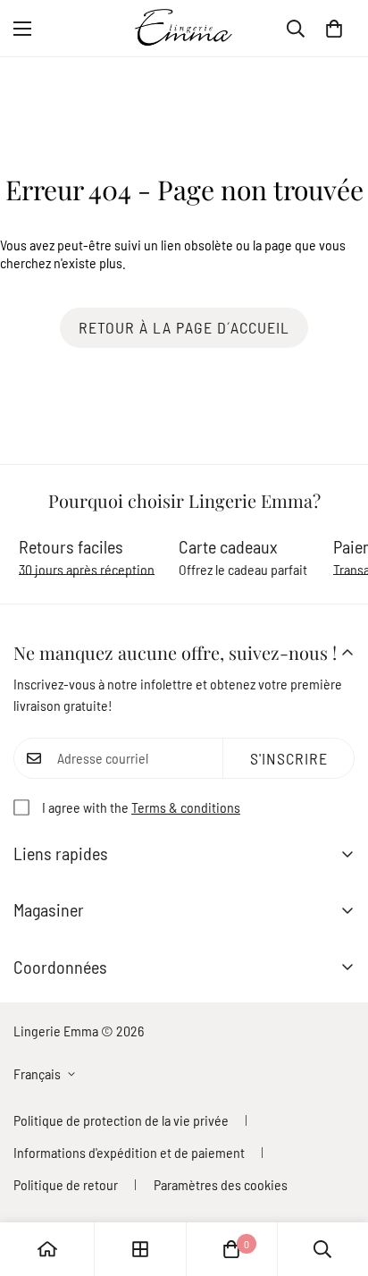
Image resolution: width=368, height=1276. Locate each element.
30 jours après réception (87, 569)
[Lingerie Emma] (184, 28)
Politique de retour (65, 1184)
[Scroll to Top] (336, 1181)
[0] (334, 28)
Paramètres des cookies (221, 1184)
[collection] (140, 1249)
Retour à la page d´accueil (184, 327)
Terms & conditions (185, 807)
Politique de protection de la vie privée (121, 1119)
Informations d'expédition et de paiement (129, 1152)
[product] (47, 1249)
